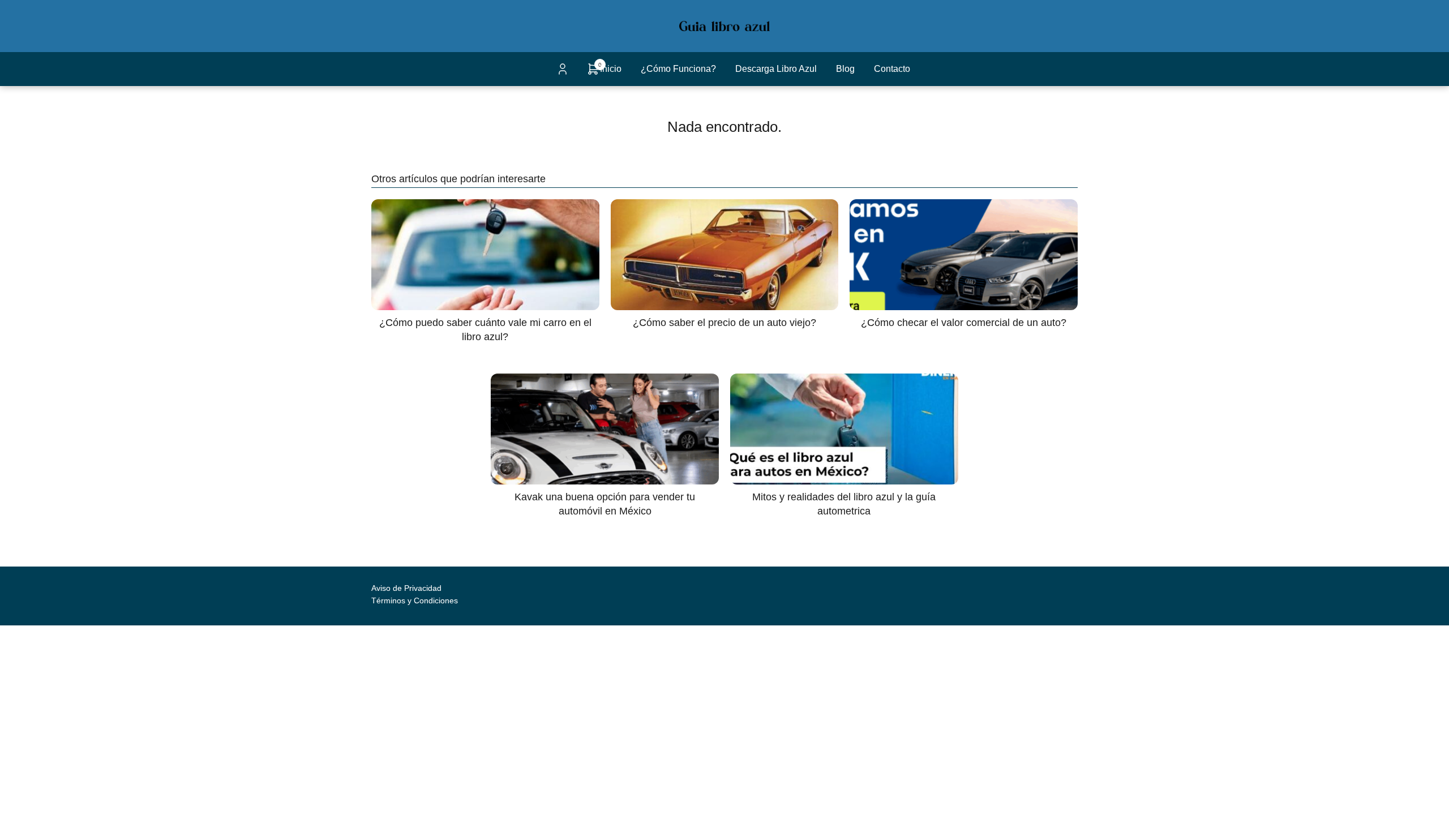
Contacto (892, 69)
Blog (845, 69)
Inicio (610, 69)
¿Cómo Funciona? (678, 69)
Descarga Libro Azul (776, 69)
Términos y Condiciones (414, 600)
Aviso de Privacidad (406, 588)
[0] (593, 73)
